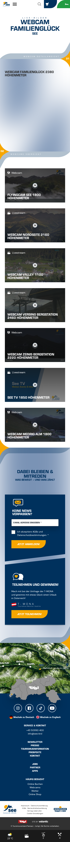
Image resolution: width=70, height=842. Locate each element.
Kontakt (35, 756)
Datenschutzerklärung (39, 806)
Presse (35, 745)
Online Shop (35, 794)
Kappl (31, 664)
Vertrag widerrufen (34, 811)
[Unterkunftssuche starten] (63, 4)
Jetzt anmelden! (28, 544)
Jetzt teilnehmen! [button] (29, 614)
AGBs (35, 531)
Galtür (4, 663)
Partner (35, 768)
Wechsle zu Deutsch (23, 717)
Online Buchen (35, 784)
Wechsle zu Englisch (50, 717)
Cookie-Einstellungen (35, 813)
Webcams (35, 787)
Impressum (25, 806)
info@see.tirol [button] (35, 733)
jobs (35, 764)
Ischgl (20, 662)
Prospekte (35, 752)
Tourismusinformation (35, 749)
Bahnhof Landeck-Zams (56, 668)
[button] (39, 4)
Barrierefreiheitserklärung (37, 808)
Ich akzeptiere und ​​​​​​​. (38, 533)
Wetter (35, 790)
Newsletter (35, 742)
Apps (35, 771)
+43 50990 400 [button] (35, 730)
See (41, 665)
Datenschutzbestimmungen (31, 535)
